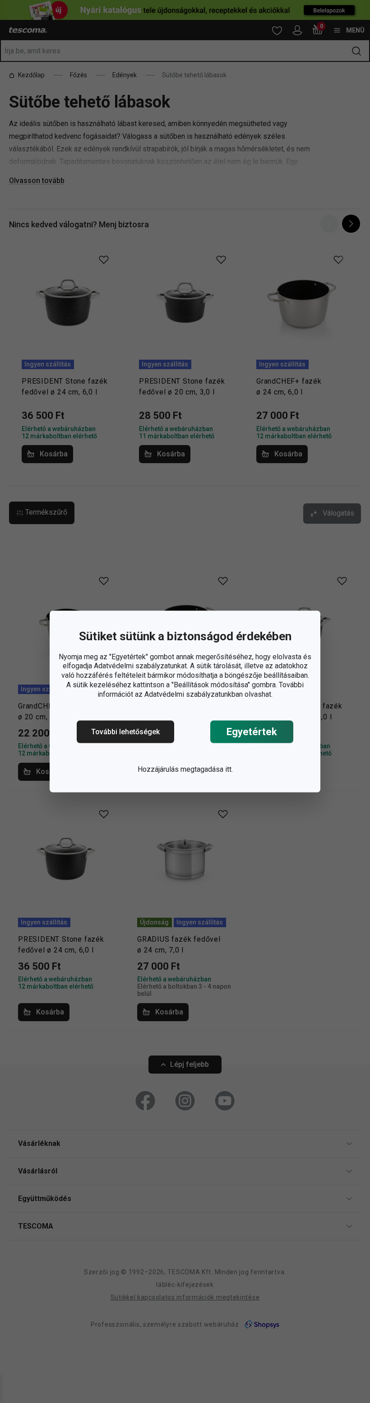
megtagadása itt (205, 769)
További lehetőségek (125, 731)
